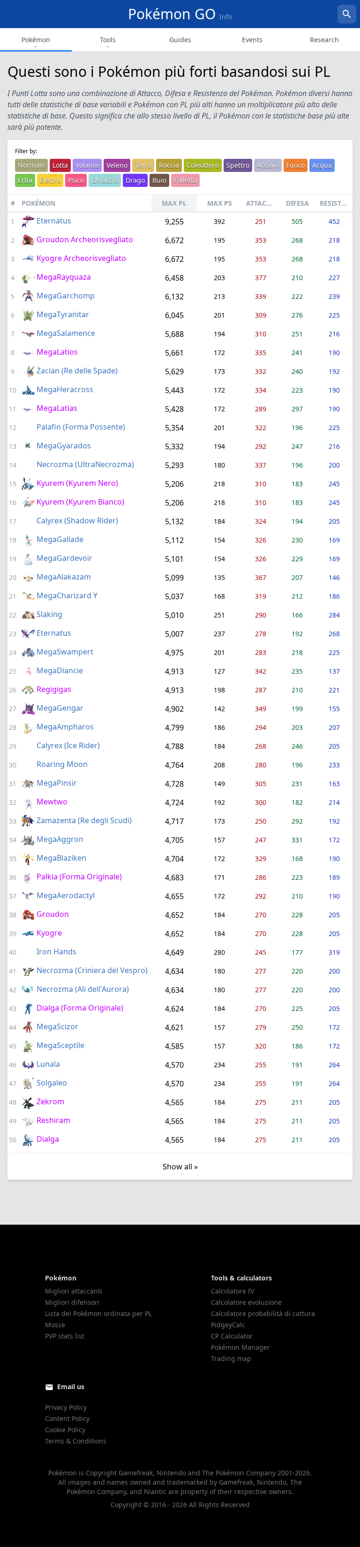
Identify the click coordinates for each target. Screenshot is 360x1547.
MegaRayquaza (64, 277)
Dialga (48, 1139)
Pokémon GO (180, 13)
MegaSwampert (65, 652)
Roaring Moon (62, 764)
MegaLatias (57, 408)
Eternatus (54, 221)
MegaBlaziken (61, 858)
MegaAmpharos (65, 726)
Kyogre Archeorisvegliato (81, 258)
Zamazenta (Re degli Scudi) (84, 820)
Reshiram (53, 1120)
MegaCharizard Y (67, 595)
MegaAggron (60, 839)
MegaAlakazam (64, 577)
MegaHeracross (65, 389)
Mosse (55, 1324)
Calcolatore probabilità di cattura (263, 1313)
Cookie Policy (65, 1429)
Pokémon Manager (240, 1347)
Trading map (231, 1358)
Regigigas (54, 689)
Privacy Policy (66, 1407)
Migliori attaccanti (73, 1291)
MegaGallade (60, 539)
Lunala (48, 1064)
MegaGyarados (64, 445)
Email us (70, 1386)
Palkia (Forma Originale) (79, 876)
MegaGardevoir (64, 558)
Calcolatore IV (232, 1291)
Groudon (53, 914)
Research (324, 39)
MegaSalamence (66, 333)
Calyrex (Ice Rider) (68, 745)
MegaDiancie (60, 670)
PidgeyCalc (228, 1324)
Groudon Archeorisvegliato (85, 239)
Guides (180, 39)
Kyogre (49, 933)
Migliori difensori (72, 1302)
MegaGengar (60, 708)
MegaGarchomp (66, 295)
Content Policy (67, 1418)
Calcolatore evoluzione (246, 1302)
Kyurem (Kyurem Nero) (77, 483)
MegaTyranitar (63, 314)
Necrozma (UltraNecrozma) (85, 464)
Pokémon (36, 39)
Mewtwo (52, 801)
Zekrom (50, 1101)
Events (252, 39)
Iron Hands (56, 951)
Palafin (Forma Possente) (81, 427)
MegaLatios (57, 352)
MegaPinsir (57, 783)
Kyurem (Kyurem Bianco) (80, 502)
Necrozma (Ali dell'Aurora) (83, 989)
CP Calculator (232, 1335)
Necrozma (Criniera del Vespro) (92, 970)
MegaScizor (57, 1026)
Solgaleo (52, 1083)
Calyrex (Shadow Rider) (77, 520)
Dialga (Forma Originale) (80, 1008)
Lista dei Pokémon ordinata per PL (98, 1313)
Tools (108, 39)
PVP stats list (64, 1335)
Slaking (49, 614)
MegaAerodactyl (66, 895)
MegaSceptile (60, 1045)
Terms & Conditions (75, 1440)
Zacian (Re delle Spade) (77, 370)
